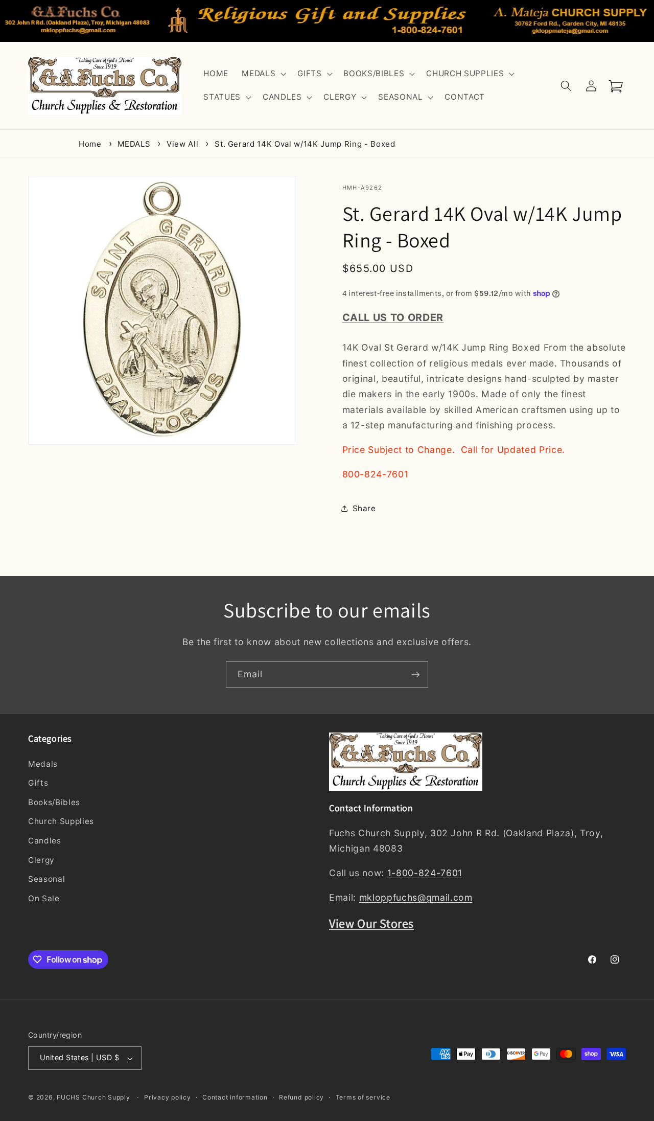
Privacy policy (167, 1097)
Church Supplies (61, 821)
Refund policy (301, 1097)
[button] (263, 74)
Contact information (235, 1097)
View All (182, 144)
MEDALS (134, 144)
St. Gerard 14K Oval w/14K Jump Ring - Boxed (305, 144)
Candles (44, 840)
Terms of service (363, 1097)
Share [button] (364, 508)
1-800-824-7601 (424, 872)
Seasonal (46, 879)
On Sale (44, 898)
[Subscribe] (415, 674)
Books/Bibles (54, 802)
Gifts (38, 783)
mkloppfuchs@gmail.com (416, 897)
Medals (43, 764)
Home (90, 144)
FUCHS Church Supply (93, 1097)
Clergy (41, 860)
